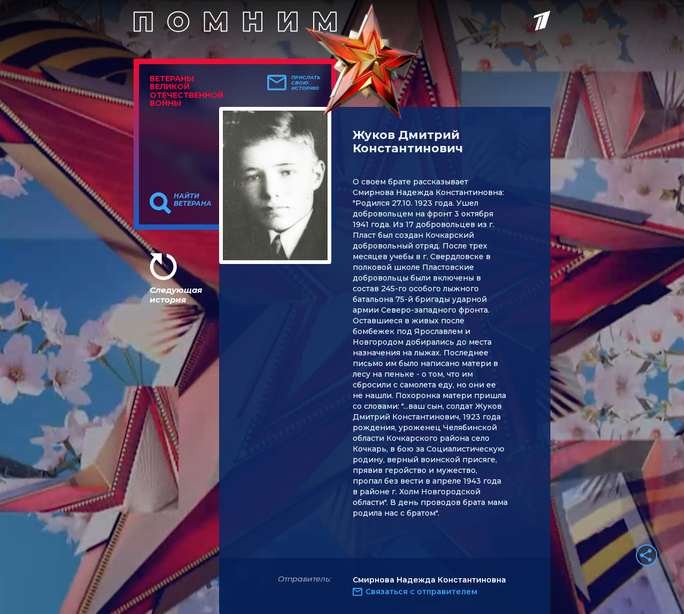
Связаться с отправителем (421, 591)
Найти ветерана (193, 199)
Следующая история (176, 295)
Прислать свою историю (306, 83)
